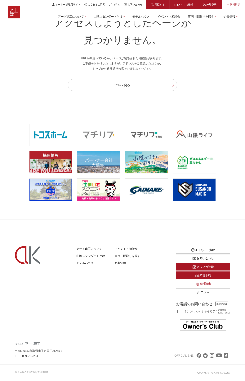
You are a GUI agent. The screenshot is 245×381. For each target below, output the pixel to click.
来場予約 (211, 4)
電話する (160, 4)
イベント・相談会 (168, 16)
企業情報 (229, 16)
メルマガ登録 (185, 4)
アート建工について (71, 16)
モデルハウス (140, 16)
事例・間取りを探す (201, 16)
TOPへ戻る (122, 84)
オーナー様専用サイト (68, 4)
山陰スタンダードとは (108, 16)
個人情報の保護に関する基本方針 (32, 372)
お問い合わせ (134, 4)
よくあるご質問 (96, 4)
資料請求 (235, 4)
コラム (116, 4)
